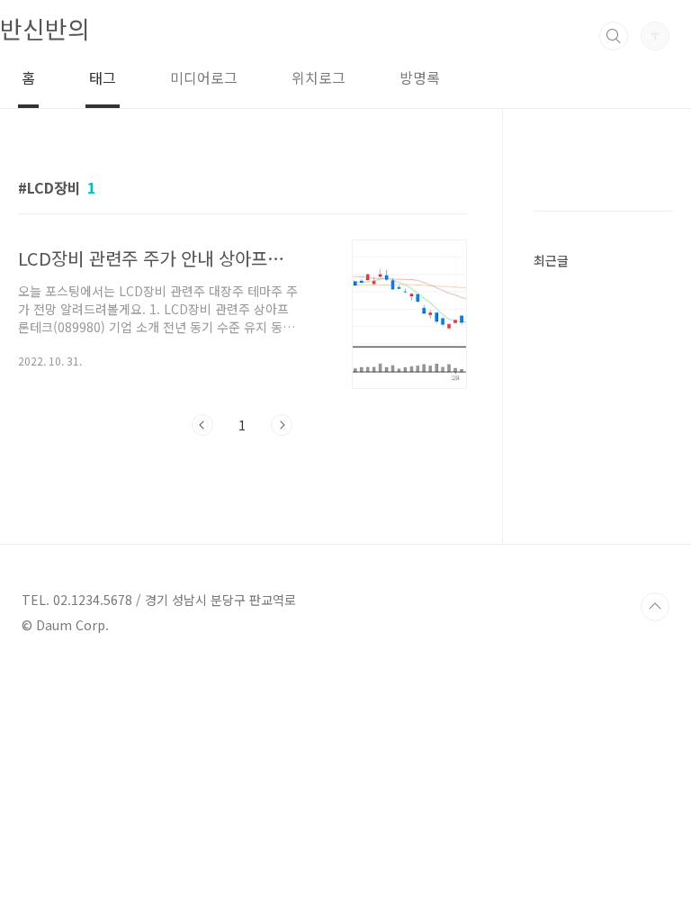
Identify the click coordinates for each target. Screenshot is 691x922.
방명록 (419, 77)
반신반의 (45, 28)
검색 (613, 36)
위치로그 (319, 77)
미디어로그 (204, 77)
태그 (102, 77)
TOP (655, 606)
